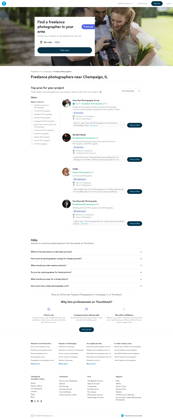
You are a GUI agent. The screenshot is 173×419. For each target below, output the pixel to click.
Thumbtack (35, 71)
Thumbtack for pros (95, 381)
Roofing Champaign (66, 360)
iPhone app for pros (95, 395)
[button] (77, 103)
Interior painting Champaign (68, 353)
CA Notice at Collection (125, 395)
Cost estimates (65, 392)
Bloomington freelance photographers (127, 346)
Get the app (64, 386)
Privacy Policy (121, 389)
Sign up (62, 384)
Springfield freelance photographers (127, 353)
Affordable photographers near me (98, 353)
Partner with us (36, 386)
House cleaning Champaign (68, 357)
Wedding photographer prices (41, 350)
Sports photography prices (40, 346)
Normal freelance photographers (125, 350)
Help (117, 381)
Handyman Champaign (66, 346)
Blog (32, 397)
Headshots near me (93, 360)
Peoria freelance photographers (125, 357)
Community (91, 386)
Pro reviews (91, 392)
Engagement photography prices (42, 360)
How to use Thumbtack (68, 381)
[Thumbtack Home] (4, 3)
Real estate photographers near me (98, 357)
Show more (35, 364)
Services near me (65, 389)
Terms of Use (121, 386)
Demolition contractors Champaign (71, 350)
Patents (119, 392)
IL (41, 71)
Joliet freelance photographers (125, 360)
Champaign (48, 71)
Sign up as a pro (93, 384)
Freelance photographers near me (98, 350)
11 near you (88, 27)
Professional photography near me (98, 346)
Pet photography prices (39, 353)
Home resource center (68, 395)
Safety (118, 384)
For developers (36, 389)
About (33, 383)
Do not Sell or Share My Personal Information (128, 399)
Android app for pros (95, 398)
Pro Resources (93, 389)
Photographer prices (38, 357)
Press (33, 394)
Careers (34, 391)
